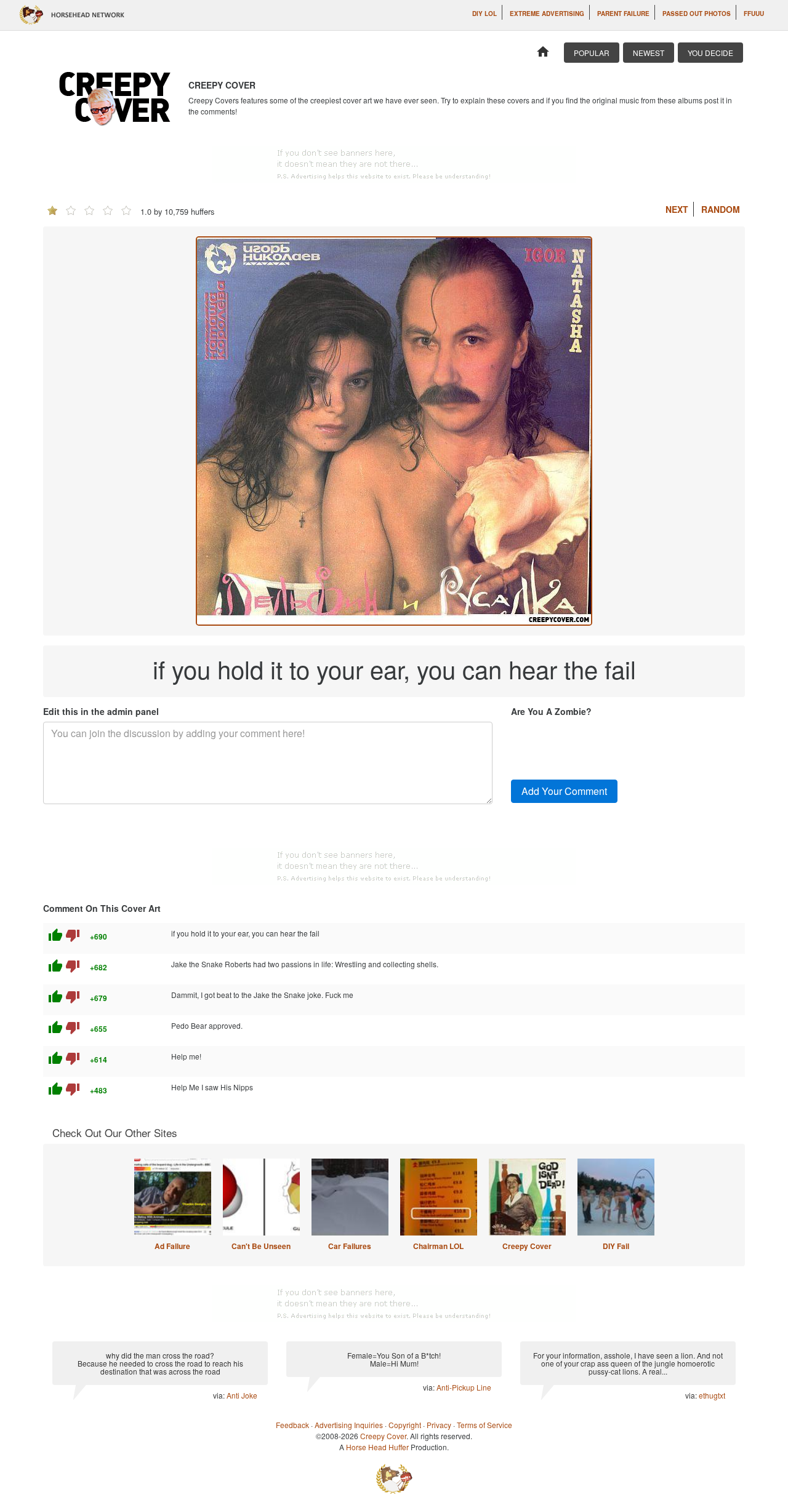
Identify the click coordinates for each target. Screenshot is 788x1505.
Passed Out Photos (696, 13)
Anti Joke (242, 1395)
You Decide (710, 52)
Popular (591, 52)
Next (676, 209)
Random (720, 209)
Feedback (292, 1424)
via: (220, 1395)
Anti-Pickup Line (463, 1387)
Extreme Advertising (547, 13)
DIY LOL (484, 13)
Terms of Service (484, 1424)
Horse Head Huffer (377, 1447)
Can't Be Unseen (261, 1246)
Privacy (439, 1424)
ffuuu (754, 13)
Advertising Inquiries (349, 1424)
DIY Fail (616, 1246)
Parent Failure (623, 13)
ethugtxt (712, 1395)
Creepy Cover (527, 1246)
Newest (648, 52)
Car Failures (349, 1246)
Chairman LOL (438, 1246)
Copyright (404, 1424)
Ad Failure (172, 1246)
